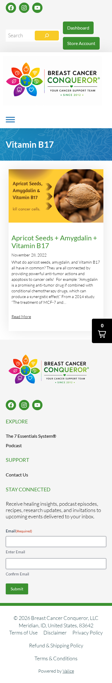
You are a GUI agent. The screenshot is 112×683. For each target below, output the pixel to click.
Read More (21, 316)
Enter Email (15, 552)
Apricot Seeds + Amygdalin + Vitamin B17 (54, 242)
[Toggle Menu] (10, 119)
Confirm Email (17, 574)
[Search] (47, 35)
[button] (102, 331)
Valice (68, 671)
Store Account (81, 43)
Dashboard (78, 27)
